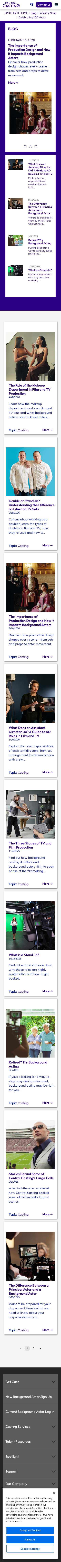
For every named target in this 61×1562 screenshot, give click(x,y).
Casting (23, 430)
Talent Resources (18, 1441)
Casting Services (17, 1426)
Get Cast (12, 1382)
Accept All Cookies (30, 1530)
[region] (30, 1523)
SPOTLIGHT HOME (16, 13)
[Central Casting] (11, 5)
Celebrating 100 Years (32, 17)
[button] (30, 1381)
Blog (33, 13)
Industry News (47, 13)
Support (11, 1471)
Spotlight (12, 1456)
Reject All (30, 1539)
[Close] (54, 1493)
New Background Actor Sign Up (28, 1396)
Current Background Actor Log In (29, 1411)
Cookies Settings (30, 1548)
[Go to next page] (40, 1348)
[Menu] (56, 5)
